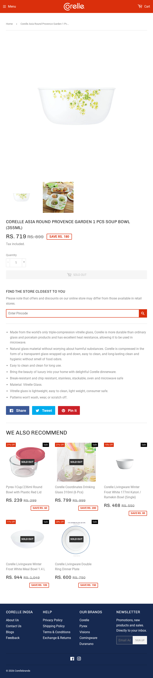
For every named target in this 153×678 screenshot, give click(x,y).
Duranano (86, 644)
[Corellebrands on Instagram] (79, 659)
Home (9, 23)
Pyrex (83, 626)
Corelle (84, 620)
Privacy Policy (53, 620)
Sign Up (139, 640)
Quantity (11, 255)
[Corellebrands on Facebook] (72, 659)
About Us (12, 620)
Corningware (88, 638)
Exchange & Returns (57, 638)
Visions (84, 632)
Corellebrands (22, 670)
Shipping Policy (54, 626)
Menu (12, 6)
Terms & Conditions (56, 632)
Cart (146, 6)
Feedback (13, 638)
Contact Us (13, 626)
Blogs (10, 632)
